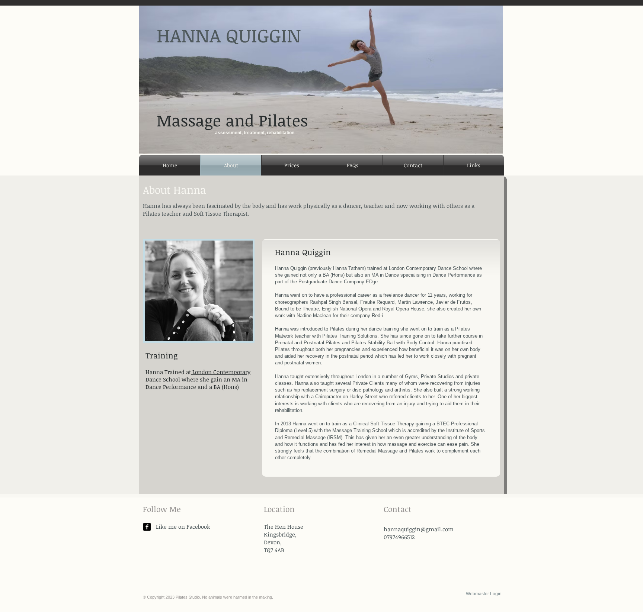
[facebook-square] (147, 527)
